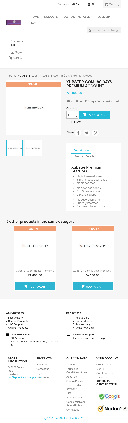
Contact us (42, 368)
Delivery (104, 17)
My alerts (101, 377)
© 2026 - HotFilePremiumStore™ (64, 418)
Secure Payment (76, 381)
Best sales (42, 364)
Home (35, 17)
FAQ (33, 23)
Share (78, 133)
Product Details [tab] (84, 156)
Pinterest (95, 133)
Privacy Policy (74, 397)
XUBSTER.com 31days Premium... (35, 270)
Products (50, 17)
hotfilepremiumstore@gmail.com (26, 377)
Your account (107, 358)
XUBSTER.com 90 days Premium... (92, 270)
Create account (105, 373)
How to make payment (78, 17)
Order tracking (104, 364)
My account (43, 377)
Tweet (87, 133)
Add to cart (95, 115)
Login (39, 373)
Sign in (100, 368)
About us (71, 376)
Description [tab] (81, 150)
